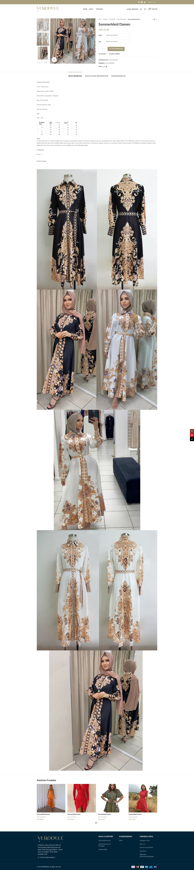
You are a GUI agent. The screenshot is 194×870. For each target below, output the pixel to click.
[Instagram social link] (139, 2)
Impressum (143, 851)
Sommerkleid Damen (43, 814)
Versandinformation (105, 840)
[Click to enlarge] (54, 59)
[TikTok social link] (144, 2)
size (100, 41)
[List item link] (51, 857)
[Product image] (51, 798)
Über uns (142, 844)
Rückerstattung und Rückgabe (105, 845)
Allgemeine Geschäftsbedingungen (147, 855)
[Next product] (156, 19)
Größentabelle (103, 849)
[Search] (141, 9)
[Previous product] (152, 19)
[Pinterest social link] (141, 2)
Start (100, 19)
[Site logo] (48, 9)
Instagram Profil (144, 840)
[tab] (75, 75)
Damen (105, 19)
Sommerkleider (121, 19)
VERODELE (45, 867)
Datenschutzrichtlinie (146, 847)
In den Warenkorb (116, 49)
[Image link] (51, 839)
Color (100, 35)
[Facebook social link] (104, 66)
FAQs (120, 840)
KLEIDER (112, 19)
